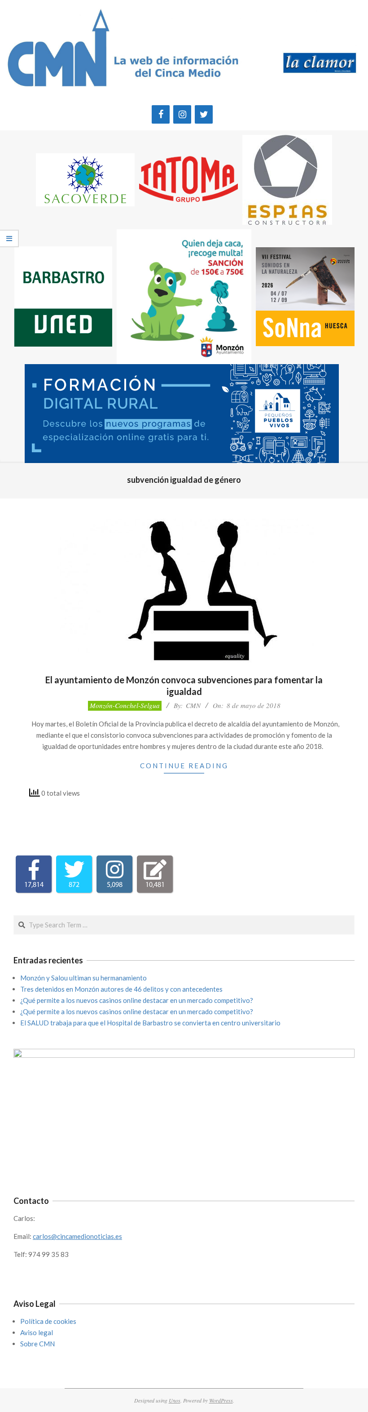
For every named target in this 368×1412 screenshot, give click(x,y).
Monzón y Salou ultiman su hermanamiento (83, 978)
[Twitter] (204, 114)
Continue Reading (184, 766)
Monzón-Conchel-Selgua (125, 705)
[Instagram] (182, 114)
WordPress (221, 1400)
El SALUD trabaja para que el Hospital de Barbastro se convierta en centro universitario (150, 1023)
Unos (174, 1400)
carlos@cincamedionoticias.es (77, 1236)
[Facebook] (161, 114)
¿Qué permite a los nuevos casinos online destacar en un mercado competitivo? (136, 1000)
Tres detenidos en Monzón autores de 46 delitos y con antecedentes (121, 989)
